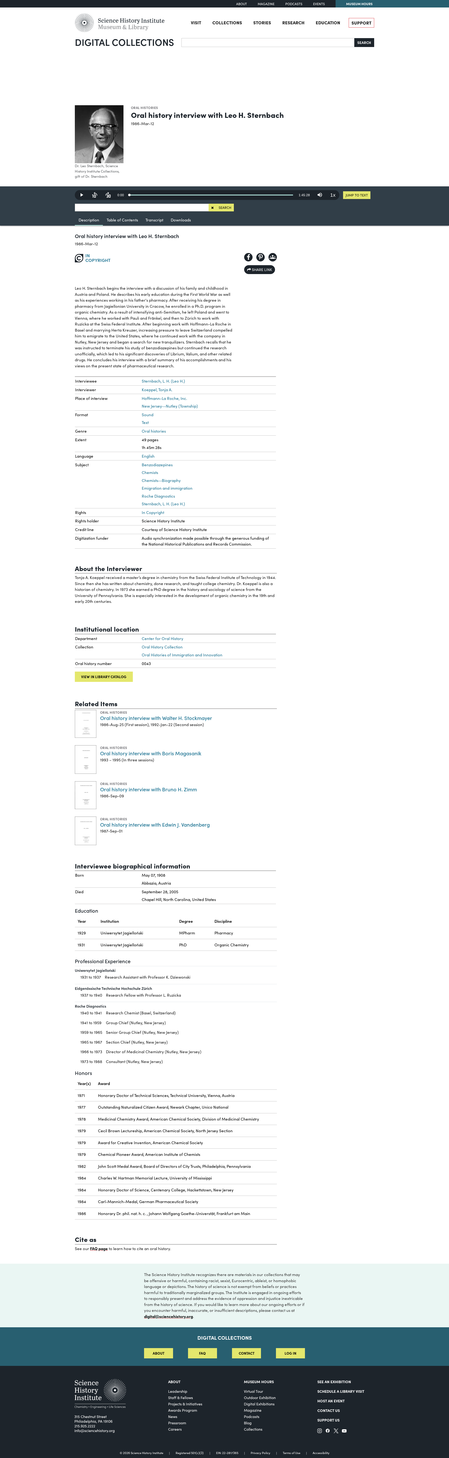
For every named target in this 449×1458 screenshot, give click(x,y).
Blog (248, 1422)
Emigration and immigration (167, 488)
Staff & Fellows (180, 1397)
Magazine (266, 4)
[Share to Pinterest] (260, 257)
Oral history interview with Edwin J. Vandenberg (155, 824)
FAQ (202, 1353)
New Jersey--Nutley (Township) (170, 406)
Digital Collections (124, 41)
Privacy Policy (260, 1453)
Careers (175, 1429)
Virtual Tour (253, 1391)
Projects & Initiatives (185, 1403)
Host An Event (331, 1400)
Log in (290, 1353)
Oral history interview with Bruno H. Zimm (148, 789)
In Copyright (153, 512)
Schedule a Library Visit (340, 1391)
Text (145, 422)
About (241, 4)
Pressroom (177, 1422)
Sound (147, 414)
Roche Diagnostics (158, 496)
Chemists (150, 472)
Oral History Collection (162, 647)
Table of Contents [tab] (122, 220)
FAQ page (99, 1248)
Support (361, 23)
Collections (227, 22)
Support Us (328, 1419)
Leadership (177, 1391)
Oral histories (144, 107)
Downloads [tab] (181, 220)
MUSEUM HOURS (259, 1381)
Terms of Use (291, 1453)
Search (364, 42)
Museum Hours (359, 3)
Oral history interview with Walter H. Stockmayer (156, 717)
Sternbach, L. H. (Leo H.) (163, 381)
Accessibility (321, 1453)
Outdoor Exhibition (260, 1397)
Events (319, 4)
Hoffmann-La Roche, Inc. (164, 398)
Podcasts (293, 4)
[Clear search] (212, 207)
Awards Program (182, 1410)
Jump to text (357, 195)
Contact (246, 1353)
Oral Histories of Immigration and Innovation (182, 655)
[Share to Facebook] (248, 257)
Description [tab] (89, 220)
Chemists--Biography (161, 480)
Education (328, 22)
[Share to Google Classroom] (272, 257)
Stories (262, 22)
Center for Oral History (162, 638)
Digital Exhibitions (259, 1403)
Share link (261, 269)
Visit (196, 22)
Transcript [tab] (154, 220)
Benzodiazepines (157, 464)
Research (293, 22)
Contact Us (328, 1410)
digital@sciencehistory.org (168, 1316)
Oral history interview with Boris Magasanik (150, 753)
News (172, 1416)
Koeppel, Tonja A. (157, 389)
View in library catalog (103, 676)
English (148, 456)
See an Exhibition (334, 1381)
